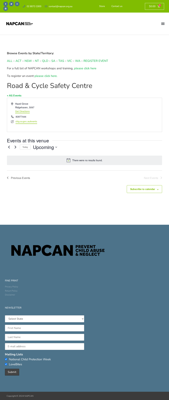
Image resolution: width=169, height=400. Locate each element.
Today (25, 147)
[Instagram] (17, 4)
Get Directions (22, 111)
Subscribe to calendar (142, 189)
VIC (69, 61)
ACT (18, 61)
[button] (163, 23)
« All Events (14, 95)
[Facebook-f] (5, 4)
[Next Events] (15, 147)
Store (102, 6)
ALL (9, 61)
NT (37, 61)
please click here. (45, 76)
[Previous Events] (9, 147)
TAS (61, 61)
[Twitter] (11, 4)
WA (77, 61)
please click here (85, 68)
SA (53, 61)
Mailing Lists (14, 354)
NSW (28, 61)
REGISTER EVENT (96, 61)
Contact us (116, 6)
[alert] (84, 160)
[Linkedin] (5, 8)
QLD (45, 61)
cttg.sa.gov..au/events (26, 121)
